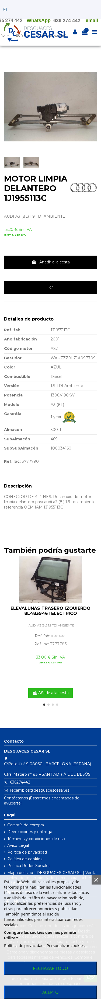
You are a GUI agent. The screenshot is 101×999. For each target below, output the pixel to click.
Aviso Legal (18, 845)
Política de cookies (24, 859)
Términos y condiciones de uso (36, 838)
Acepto (50, 992)
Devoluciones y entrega (29, 831)
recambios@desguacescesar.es (39, 790)
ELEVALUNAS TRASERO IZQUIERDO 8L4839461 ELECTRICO (50, 611)
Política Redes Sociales (28, 865)
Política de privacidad (27, 852)
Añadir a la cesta (54, 262)
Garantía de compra (25, 825)
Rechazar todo (50, 968)
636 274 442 (66, 20)
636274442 (20, 782)
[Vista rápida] (93, 573)
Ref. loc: (12, 461)
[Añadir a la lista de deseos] (50, 287)
